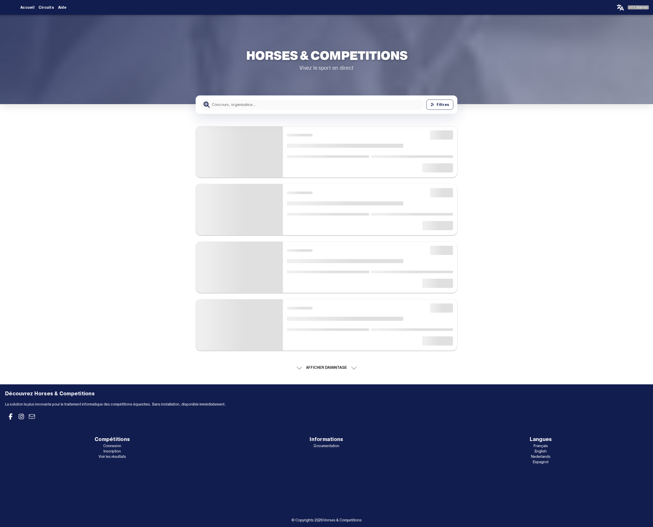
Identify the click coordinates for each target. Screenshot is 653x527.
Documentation (326, 446)
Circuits (46, 7)
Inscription (112, 451)
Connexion (112, 446)
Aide (62, 7)
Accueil (27, 7)
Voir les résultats (112, 457)
